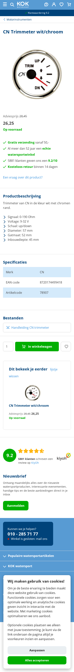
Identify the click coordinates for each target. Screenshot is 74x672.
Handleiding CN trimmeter (30, 327)
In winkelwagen (39, 346)
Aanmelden (15, 506)
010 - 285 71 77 (23, 533)
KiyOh (35, 462)
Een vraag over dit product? (23, 177)
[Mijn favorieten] (61, 4)
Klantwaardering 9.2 (38, 12)
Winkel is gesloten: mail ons (28, 539)
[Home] (23, 6)
